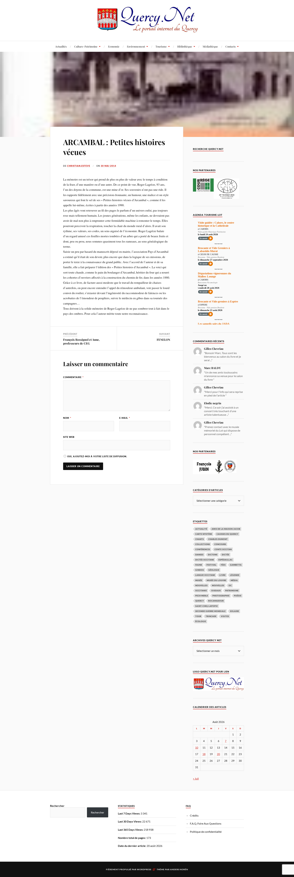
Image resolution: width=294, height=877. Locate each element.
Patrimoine (232, 590)
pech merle (201, 595)
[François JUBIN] (208, 473)
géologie (213, 570)
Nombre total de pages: (132, 837)
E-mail (124, 418)
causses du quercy (227, 534)
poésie (237, 595)
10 (196, 747)
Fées (223, 565)
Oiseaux (216, 590)
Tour (198, 616)
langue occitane (205, 575)
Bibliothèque (184, 46)
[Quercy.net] (147, 30)
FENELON (163, 339)
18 (204, 754)
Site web (69, 437)
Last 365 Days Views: (131, 829)
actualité (201, 529)
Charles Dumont (218, 539)
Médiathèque (210, 46)
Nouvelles (201, 585)
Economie (113, 46)
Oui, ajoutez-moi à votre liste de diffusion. (97, 456)
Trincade (211, 616)
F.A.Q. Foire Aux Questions (205, 823)
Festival (211, 565)
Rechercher (57, 805)
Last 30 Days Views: (130, 821)
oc (230, 585)
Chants (199, 539)
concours (220, 544)
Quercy (199, 601)
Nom (67, 418)
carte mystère (203, 534)
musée (198, 580)
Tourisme (161, 46)
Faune (198, 565)
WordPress (144, 869)
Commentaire (73, 377)
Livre (222, 575)
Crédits (194, 815)
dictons (212, 554)
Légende (234, 575)
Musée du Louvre (216, 580)
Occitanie (201, 590)
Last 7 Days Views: (129, 813)
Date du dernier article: (132, 845)
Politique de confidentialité (206, 831)
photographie (221, 595)
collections (202, 544)
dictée (225, 554)
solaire (234, 611)
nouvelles (218, 585)
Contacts (230, 46)
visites (225, 616)
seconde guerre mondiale (210, 611)
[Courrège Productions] (203, 190)
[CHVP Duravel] (229, 471)
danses (199, 554)
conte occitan (223, 549)
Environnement (136, 46)
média (234, 580)
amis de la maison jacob (226, 529)
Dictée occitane (204, 560)
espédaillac (225, 560)
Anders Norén (179, 869)
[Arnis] (226, 197)
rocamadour (216, 601)
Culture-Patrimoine (85, 46)
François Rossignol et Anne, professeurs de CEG (81, 341)
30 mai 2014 (108, 166)
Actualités (61, 46)
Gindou (199, 570)
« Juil (196, 778)
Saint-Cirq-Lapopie (206, 606)
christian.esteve (78, 166)
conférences (202, 549)
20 (218, 754)
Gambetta (236, 565)
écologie (200, 621)
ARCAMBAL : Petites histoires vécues (114, 147)
